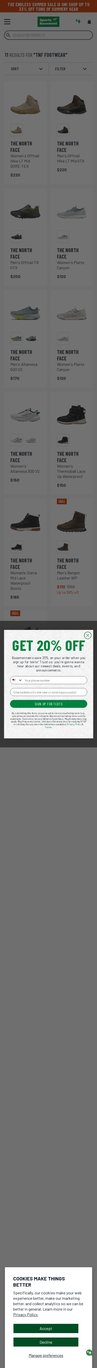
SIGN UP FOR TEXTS (48, 704)
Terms (48, 726)
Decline (46, 1342)
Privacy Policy (74, 724)
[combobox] (16, 680)
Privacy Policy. (25, 1314)
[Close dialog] (87, 635)
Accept (46, 1328)
